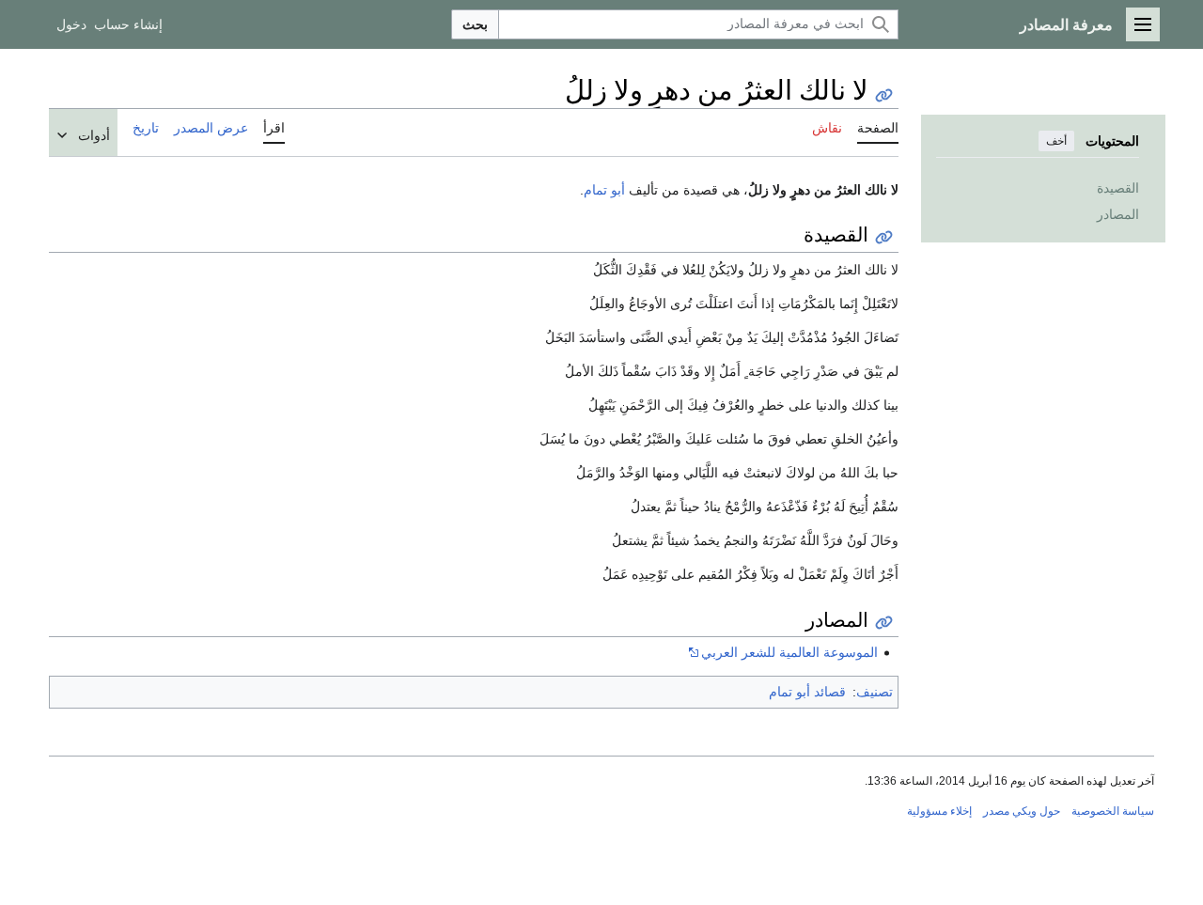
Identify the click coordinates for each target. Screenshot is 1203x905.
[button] (1143, 24)
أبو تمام (604, 189)
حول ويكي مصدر (1021, 811)
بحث (475, 24)
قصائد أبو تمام (807, 691)
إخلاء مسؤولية (939, 811)
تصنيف (874, 691)
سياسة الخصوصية (1112, 811)
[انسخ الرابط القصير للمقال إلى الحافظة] (884, 95)
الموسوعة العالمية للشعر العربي (789, 652)
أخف (1056, 141)
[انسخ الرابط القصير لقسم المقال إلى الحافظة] (884, 237)
